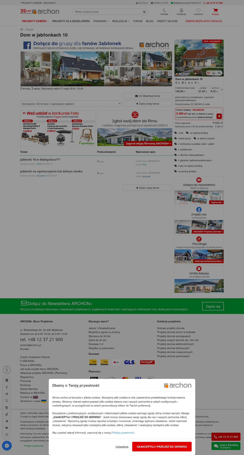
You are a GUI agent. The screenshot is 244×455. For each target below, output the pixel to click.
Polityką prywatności (122, 432)
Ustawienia (122, 446)
